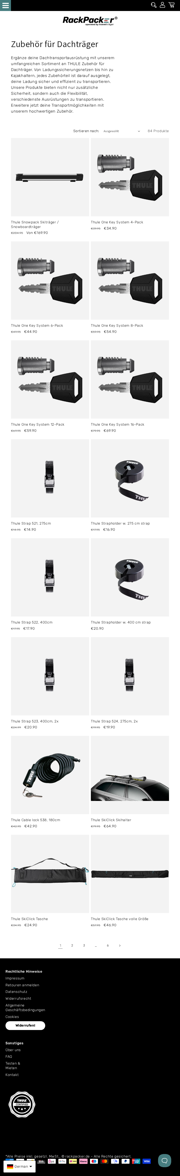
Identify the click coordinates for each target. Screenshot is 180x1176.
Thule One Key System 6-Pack (37, 325)
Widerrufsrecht (18, 998)
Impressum (14, 978)
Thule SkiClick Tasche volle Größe (120, 919)
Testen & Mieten (12, 1065)
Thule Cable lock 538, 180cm (35, 820)
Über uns (13, 1050)
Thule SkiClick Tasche (29, 919)
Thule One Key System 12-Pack (38, 424)
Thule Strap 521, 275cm (31, 523)
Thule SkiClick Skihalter (111, 820)
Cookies (12, 1017)
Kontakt (12, 1075)
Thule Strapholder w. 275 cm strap (120, 523)
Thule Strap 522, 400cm (31, 622)
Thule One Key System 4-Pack (117, 222)
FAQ (8, 1056)
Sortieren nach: (86, 131)
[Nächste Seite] (119, 945)
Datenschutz (16, 992)
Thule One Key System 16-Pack (117, 424)
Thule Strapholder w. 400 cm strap (121, 622)
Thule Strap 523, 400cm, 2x (35, 721)
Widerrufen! (25, 1025)
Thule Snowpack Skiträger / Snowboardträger (35, 224)
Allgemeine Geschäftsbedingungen (25, 1007)
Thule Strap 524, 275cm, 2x (114, 721)
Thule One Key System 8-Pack (117, 325)
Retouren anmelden (22, 985)
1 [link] (60, 945)
